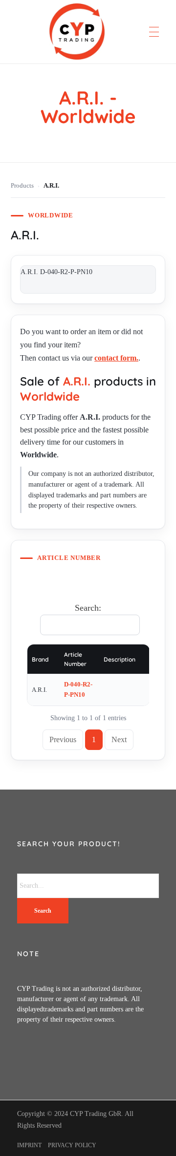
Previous (62, 739)
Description (119, 659)
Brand (40, 659)
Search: (88, 608)
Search (42, 910)
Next (119, 739)
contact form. (116, 358)
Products (22, 185)
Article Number (75, 659)
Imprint (29, 1145)
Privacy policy (72, 1145)
